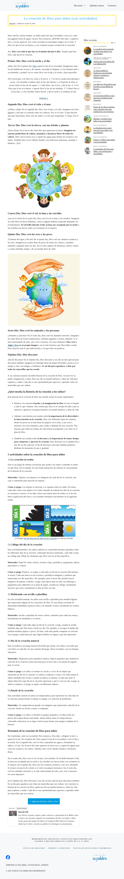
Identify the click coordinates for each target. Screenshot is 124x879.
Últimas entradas (22, 808)
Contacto (112, 5)
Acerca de (12, 808)
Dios (35, 66)
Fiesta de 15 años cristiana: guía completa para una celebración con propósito (104, 109)
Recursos (78, 5)
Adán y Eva (13, 345)
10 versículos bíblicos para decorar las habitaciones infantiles (104, 97)
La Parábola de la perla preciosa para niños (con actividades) (103, 130)
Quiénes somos (97, 5)
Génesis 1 (43, 98)
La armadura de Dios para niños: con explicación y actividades (103, 151)
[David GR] (13, 815)
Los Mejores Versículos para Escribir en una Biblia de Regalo (104, 86)
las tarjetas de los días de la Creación (40, 538)
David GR (12, 23)
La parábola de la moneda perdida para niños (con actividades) (103, 51)
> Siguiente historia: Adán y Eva (44, 801)
